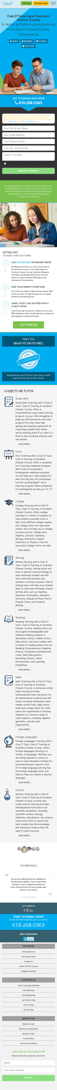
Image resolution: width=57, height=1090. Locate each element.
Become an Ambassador (28, 1029)
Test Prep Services (28, 956)
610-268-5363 (30, 102)
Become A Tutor (28, 1033)
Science (42, 41)
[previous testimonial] (6, 872)
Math (15, 41)
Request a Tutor (29, 1024)
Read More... (25, 444)
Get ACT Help (28, 1005)
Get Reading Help (28, 995)
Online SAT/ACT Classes (28, 966)
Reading (27, 41)
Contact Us (28, 961)
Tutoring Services (28, 952)
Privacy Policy (13, 121)
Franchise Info (41, 3)
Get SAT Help (29, 1010)
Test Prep (29, 46)
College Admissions (28, 971)
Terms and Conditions (28, 121)
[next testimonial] (51, 872)
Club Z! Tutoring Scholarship (28, 985)
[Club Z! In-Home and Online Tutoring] (7, 3)
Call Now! (26, 3)
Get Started (28, 325)
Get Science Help (28, 1000)
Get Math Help (28, 990)
